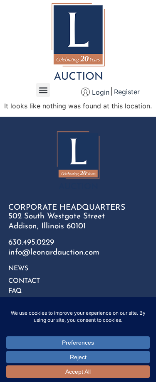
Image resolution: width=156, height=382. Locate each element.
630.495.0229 (31, 243)
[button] (43, 90)
